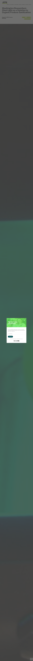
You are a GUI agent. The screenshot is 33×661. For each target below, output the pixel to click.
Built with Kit (16, 341)
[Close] (25, 319)
